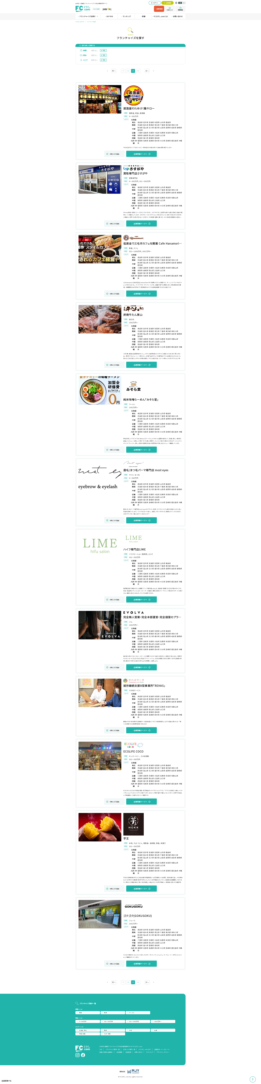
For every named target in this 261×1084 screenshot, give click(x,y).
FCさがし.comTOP (79, 21)
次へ (147, 71)
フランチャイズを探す (91, 21)
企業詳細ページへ (140, 154)
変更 (104, 50)
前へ (114, 71)
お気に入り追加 (114, 154)
